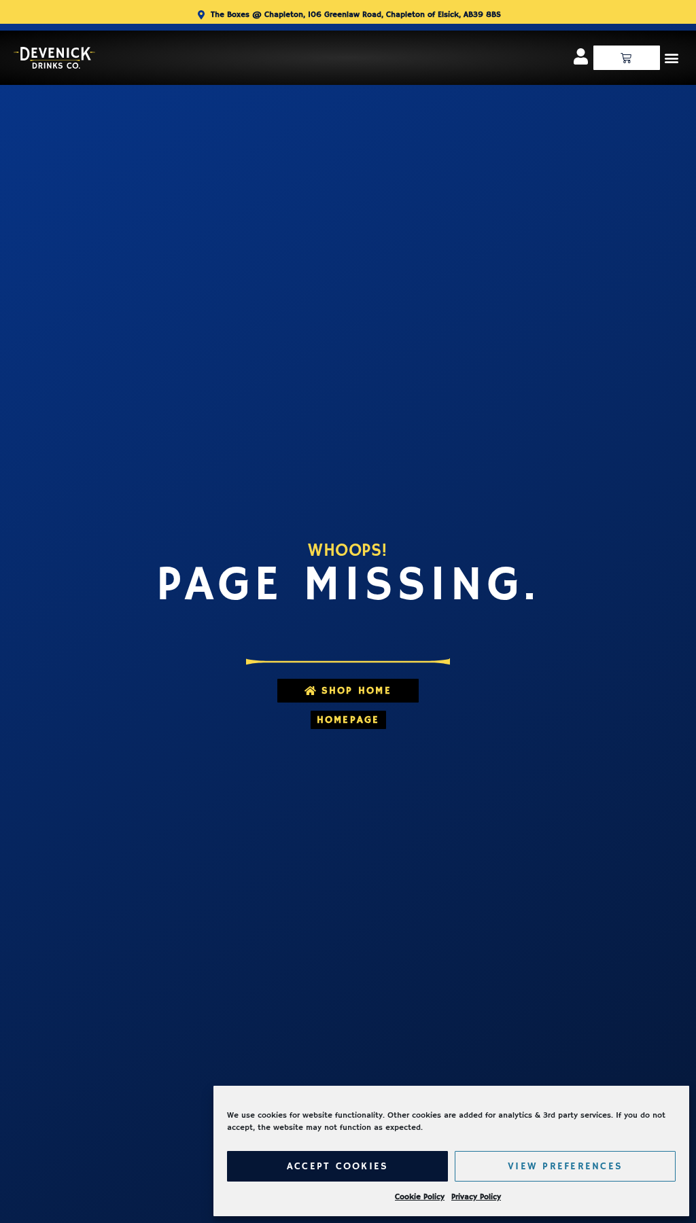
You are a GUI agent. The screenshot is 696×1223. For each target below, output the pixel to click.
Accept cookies (338, 1166)
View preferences (565, 1166)
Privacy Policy (476, 1197)
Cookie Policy (420, 1197)
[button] (671, 57)
